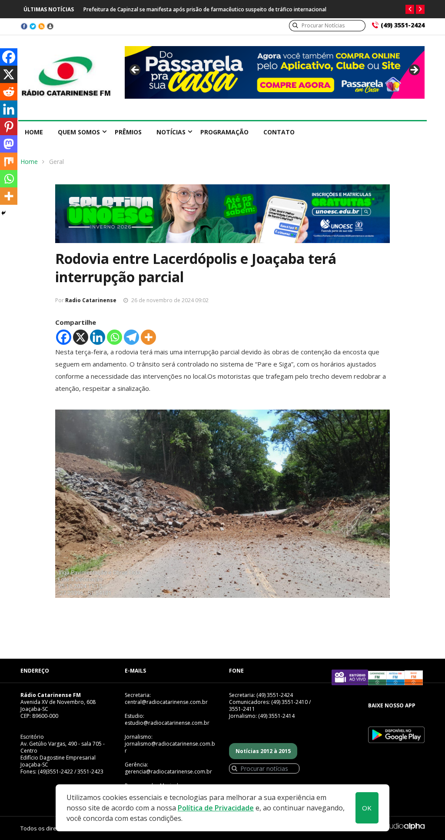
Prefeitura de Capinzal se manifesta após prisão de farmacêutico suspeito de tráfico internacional (204, 9)
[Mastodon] (8, 144)
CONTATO (279, 132)
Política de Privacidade (216, 808)
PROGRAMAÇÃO (224, 132)
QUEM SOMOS (79, 132)
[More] (148, 337)
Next (413, 70)
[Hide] (3, 213)
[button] (409, 9)
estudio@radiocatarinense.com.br (167, 723)
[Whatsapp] (114, 337)
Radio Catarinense (90, 300)
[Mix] (8, 161)
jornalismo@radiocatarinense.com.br (170, 747)
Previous (135, 70)
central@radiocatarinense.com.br (166, 702)
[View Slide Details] (275, 72)
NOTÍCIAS (171, 132)
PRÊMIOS (128, 132)
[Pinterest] (8, 126)
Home (34, 132)
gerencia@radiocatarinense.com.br (168, 771)
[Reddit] (8, 91)
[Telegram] (131, 337)
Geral (56, 161)
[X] (80, 337)
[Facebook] (63, 337)
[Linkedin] (97, 337)
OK (367, 807)
